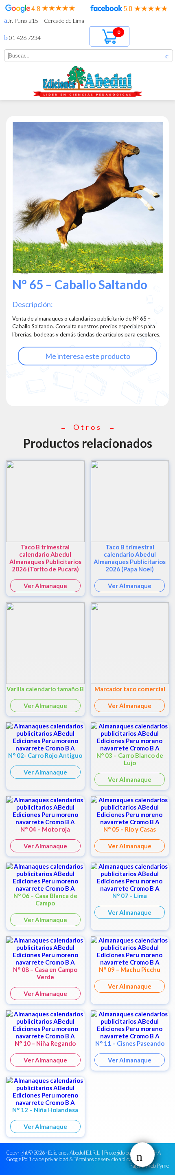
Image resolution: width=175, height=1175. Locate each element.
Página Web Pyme (149, 1165)
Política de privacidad (45, 1159)
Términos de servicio (96, 1159)
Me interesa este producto (87, 356)
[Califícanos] (40, 10)
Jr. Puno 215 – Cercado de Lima (45, 20)
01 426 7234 (24, 37)
